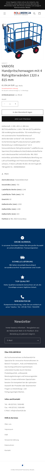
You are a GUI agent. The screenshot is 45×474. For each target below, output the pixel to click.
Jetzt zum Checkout (23, 119)
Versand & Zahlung (12, 440)
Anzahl (4, 99)
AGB (6, 435)
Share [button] (6, 174)
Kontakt (8, 450)
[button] (4, 13)
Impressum (9, 429)
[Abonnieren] (37, 340)
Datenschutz (9, 445)
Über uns (8, 424)
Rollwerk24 (18, 470)
